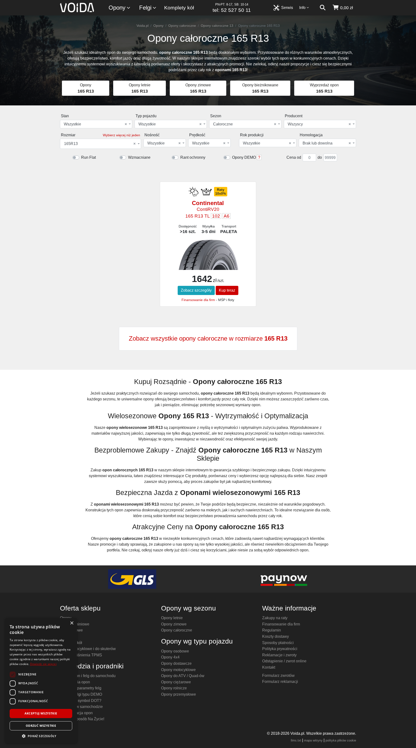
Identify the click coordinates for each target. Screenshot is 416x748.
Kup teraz (227, 290)
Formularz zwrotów (278, 675)
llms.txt (296, 740)
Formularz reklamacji (280, 681)
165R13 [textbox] (100, 144)
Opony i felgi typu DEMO (81, 694)
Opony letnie (172, 618)
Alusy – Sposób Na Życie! (82, 719)
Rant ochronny (192, 157)
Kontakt (268, 667)
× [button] (71, 623)
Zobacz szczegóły (196, 290)
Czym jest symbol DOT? (80, 701)
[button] (41, 736)
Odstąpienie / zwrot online (284, 661)
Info (302, 8)
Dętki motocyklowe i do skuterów (88, 649)
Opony (117, 7)
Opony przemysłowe (178, 694)
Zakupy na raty (274, 618)
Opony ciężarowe (176, 682)
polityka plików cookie (340, 740)
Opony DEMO (244, 157)
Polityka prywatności (279, 649)
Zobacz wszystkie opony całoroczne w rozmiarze (208, 338)
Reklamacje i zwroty (279, 655)
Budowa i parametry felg (80, 688)
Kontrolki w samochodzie (81, 707)
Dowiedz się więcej (43, 664)
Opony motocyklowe (178, 670)
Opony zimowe (174, 624)
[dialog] (41, 680)
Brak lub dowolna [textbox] (327, 143)
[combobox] (96, 124)
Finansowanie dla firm (198, 300)
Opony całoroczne (182, 25)
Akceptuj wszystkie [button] (41, 713)
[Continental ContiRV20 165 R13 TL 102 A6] (208, 259)
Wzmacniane (139, 157)
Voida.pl (142, 25)
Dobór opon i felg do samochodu (88, 676)
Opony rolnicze (174, 688)
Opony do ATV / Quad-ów (182, 676)
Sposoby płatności (278, 643)
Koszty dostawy (275, 636)
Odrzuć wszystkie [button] (41, 726)
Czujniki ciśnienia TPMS (81, 655)
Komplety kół (179, 7)
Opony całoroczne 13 (217, 25)
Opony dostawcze (176, 663)
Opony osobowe (175, 651)
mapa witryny (313, 740)
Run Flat (88, 157)
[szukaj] (322, 7)
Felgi (145, 7)
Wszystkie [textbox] (95, 124)
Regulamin (271, 630)
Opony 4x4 (170, 657)
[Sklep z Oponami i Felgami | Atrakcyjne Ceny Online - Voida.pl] (78, 7)
